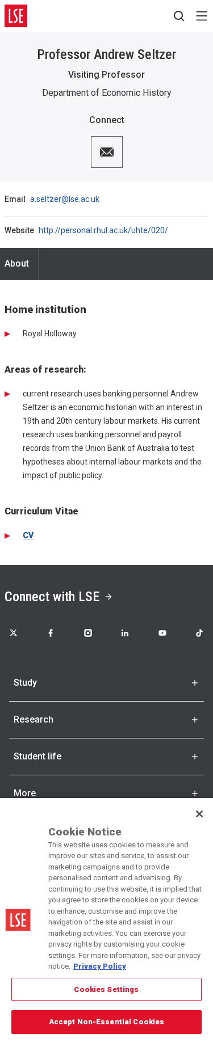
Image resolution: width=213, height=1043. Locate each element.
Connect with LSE (52, 597)
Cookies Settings (106, 989)
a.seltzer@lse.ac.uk (64, 199)
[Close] (199, 813)
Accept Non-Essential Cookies (107, 1021)
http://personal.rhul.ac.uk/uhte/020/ (103, 230)
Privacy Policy (99, 966)
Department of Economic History (107, 92)
